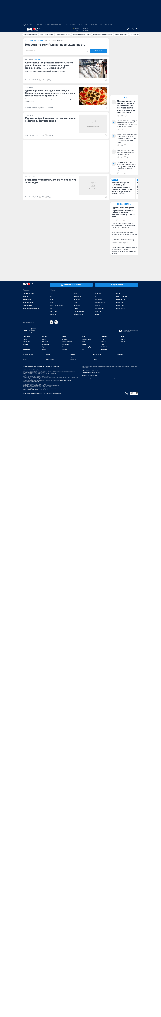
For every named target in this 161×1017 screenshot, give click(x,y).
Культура (77, 299)
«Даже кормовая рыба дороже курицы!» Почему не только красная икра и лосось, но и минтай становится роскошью (50, 93)
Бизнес (52, 296)
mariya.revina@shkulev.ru (29, 389)
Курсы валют (82, 25)
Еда (51, 308)
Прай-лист (26, 296)
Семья (97, 314)
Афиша (66, 25)
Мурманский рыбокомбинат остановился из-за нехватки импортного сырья (50, 119)
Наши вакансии (28, 302)
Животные (53, 311)
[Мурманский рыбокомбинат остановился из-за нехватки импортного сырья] (93, 124)
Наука (76, 308)
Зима (75, 293)
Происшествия (100, 302)
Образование (78, 314)
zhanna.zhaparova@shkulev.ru (30, 386)
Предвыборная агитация (31, 308)
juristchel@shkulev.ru (65, 380)
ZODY (96, 25)
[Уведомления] (132, 29)
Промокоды (109, 25)
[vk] (56, 322)
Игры (102, 25)
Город (51, 302)
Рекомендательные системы (89, 375)
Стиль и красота (121, 296)
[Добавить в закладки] (106, 80)
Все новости (39, 41)
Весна (51, 299)
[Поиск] (128, 29)
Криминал (77, 296)
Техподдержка (27, 305)
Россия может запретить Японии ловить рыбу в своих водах (50, 181)
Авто (51, 293)
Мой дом (77, 305)
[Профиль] (137, 29)
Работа (97, 305)
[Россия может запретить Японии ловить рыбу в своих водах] (93, 185)
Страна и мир (120, 299)
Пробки (91, 25)
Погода (47, 25)
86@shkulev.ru (42, 379)
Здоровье (53, 314)
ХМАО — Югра (29, 41)
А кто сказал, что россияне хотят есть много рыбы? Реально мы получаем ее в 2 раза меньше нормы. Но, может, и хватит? (49, 65)
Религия (98, 311)
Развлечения (99, 308)
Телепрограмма (56, 25)
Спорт (118, 293)
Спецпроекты (120, 308)
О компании (27, 299)
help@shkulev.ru (35, 381)
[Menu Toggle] (24, 29)
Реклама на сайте (28, 293)
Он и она (98, 293)
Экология (119, 302)
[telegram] (51, 322)
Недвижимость (28, 25)
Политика (98, 299)
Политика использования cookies (91, 372)
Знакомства (39, 25)
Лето (75, 302)
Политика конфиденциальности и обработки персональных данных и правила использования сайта (109, 378)
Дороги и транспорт (56, 305)
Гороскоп (73, 25)
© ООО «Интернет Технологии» (52, 393)
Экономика (120, 305)
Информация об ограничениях (90, 370)
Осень (97, 296)
